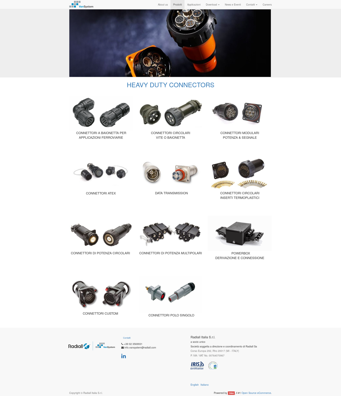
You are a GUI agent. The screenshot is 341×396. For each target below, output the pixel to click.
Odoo (231, 393)
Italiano (205, 384)
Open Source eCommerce (256, 393)
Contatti (127, 337)
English (195, 384)
